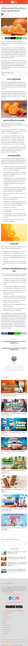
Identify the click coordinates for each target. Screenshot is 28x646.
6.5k (13, 454)
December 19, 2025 (9, 473)
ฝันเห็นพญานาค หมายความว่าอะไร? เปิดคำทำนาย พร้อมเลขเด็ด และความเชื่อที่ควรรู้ (16, 557)
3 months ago (11, 572)
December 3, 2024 (9, 530)
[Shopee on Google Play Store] (9, 606)
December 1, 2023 (14, 14)
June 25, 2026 (9, 397)
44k (13, 511)
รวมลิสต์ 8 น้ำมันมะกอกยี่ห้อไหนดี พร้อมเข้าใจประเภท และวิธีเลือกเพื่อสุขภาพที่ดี (13, 471)
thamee (3, 397)
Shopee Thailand (5, 642)
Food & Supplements (14, 6)
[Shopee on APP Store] (18, 606)
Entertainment (6, 617)
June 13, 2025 (7, 454)
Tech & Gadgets (7, 629)
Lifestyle (5, 615)
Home (2, 6)
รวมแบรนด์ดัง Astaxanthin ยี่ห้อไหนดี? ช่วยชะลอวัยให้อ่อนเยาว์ (13, 452)
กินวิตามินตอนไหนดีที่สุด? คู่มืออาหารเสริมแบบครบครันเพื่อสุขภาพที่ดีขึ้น (13, 528)
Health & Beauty (7, 6)
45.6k (16, 473)
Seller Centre (19, 642)
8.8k (13, 416)
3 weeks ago (10, 554)
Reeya (3, 473)
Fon (3, 454)
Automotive (6, 632)
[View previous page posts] (13, 535)
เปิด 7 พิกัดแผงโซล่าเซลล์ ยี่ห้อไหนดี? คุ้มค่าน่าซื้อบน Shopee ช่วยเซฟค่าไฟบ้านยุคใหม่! (16, 570)
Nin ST (6, 14)
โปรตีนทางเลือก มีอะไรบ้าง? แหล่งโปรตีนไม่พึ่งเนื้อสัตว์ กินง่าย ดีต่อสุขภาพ (14, 490)
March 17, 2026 (12, 435)
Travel (4, 619)
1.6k (13, 492)
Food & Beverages (7, 613)
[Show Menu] (1, 2)
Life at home (6, 634)
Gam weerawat (5, 435)
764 (14, 397)
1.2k (16, 560)
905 (16, 572)
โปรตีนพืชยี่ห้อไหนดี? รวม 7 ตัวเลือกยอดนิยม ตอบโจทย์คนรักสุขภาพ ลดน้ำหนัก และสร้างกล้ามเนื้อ (13, 395)
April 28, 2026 (8, 416)
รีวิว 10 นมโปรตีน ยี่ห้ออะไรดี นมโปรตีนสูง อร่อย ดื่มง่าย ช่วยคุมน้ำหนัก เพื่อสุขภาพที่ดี (13, 509)
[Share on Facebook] (7, 38)
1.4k (15, 530)
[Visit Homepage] (14, 2)
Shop (4, 623)
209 (15, 554)
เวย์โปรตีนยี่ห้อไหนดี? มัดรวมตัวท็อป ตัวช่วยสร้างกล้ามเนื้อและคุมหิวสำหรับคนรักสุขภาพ (14, 414)
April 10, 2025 (8, 511)
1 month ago (10, 560)
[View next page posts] (15, 535)
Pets (4, 636)
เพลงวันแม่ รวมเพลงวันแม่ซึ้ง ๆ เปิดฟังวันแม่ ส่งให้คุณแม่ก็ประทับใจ (17, 552)
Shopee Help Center (12, 642)
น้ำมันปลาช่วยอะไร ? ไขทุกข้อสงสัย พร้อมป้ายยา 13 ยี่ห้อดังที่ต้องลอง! (13, 433)
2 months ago (11, 566)
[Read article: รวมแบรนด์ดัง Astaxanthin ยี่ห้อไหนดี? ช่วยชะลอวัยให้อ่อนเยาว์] (14, 443)
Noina (3, 511)
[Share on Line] (19, 38)
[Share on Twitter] (13, 38)
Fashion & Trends (7, 625)
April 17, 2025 (8, 492)
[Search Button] (26, 2)
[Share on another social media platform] (24, 38)
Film (3, 416)
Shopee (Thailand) (7, 645)
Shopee (5, 621)
